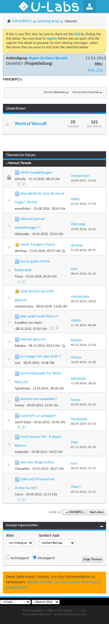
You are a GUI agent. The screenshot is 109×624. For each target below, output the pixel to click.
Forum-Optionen (55, 92)
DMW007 (14, 64)
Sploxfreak (22, 388)
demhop (20, 251)
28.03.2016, (83, 301)
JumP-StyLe (23, 422)
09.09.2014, (83, 404)
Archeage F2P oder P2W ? (40, 356)
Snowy (19, 405)
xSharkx (20, 179)
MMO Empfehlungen (36, 173)
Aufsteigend (19, 558)
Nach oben (97, 512)
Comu (19, 494)
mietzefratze (24, 306)
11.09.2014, (83, 383)
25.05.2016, (83, 204)
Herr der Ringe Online (37, 462)
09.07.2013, (83, 468)
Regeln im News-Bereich (48, 58)
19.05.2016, (83, 229)
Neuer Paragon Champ (37, 244)
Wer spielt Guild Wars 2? (39, 316)
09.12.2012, (83, 492)
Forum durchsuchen (86, 92)
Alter (10, 536)
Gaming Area (48, 21)
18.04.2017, (83, 180)
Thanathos (22, 469)
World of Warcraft (31, 124)
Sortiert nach (49, 536)
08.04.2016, (83, 273)
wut (17, 363)
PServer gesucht (32, 339)
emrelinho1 (23, 209)
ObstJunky (22, 234)
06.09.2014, (83, 424)
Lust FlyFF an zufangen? (38, 416)
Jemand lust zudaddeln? (38, 399)
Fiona (19, 276)
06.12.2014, (83, 345)
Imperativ (21, 452)
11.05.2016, (83, 250)
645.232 (95, 70)
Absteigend (46, 558)
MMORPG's (22, 21)
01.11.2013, (83, 447)
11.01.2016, (83, 325)
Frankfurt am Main (28, 323)
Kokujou (20, 346)
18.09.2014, (83, 362)
